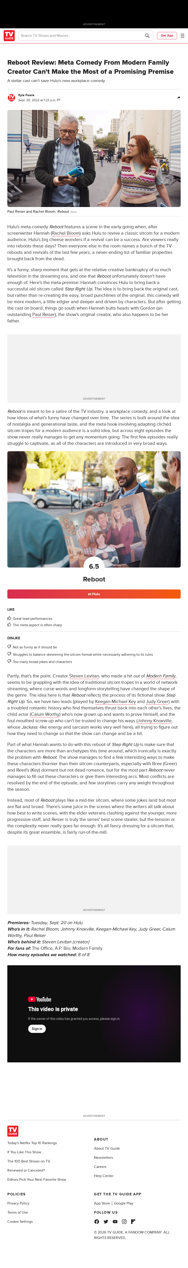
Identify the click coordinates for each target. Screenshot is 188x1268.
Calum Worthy (45, 714)
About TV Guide (107, 1148)
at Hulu (94, 594)
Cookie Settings (20, 1221)
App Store (102, 1203)
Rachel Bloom (66, 233)
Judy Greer (157, 701)
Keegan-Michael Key (115, 701)
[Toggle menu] (182, 35)
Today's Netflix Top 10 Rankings (32, 1143)
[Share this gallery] (179, 98)
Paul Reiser (43, 314)
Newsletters (103, 1157)
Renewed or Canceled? (26, 1170)
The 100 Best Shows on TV (28, 1161)
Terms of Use (17, 1212)
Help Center (103, 1176)
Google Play (123, 1203)
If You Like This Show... (25, 1152)
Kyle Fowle (26, 95)
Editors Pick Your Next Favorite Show (36, 1179)
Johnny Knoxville (154, 721)
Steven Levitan (84, 676)
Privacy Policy (18, 1203)
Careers (100, 1167)
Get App (167, 35)
